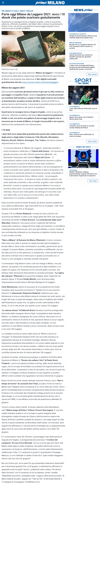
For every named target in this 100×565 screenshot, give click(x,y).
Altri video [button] (93, 181)
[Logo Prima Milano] (50, 3)
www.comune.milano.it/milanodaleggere (40, 82)
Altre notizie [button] (92, 74)
